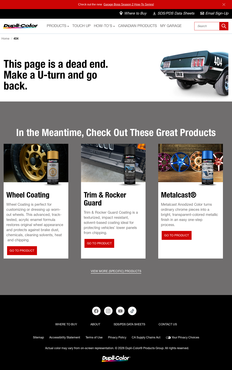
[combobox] (211, 26)
